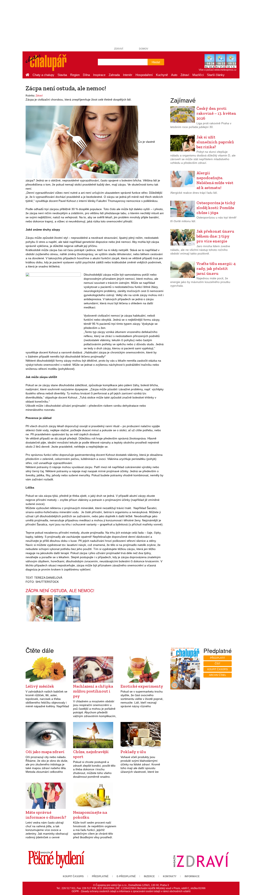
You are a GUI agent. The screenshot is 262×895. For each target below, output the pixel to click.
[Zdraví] (201, 859)
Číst (217, 663)
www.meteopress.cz (225, 69)
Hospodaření (144, 75)
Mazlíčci (198, 75)
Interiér (127, 75)
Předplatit (217, 657)
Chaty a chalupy (43, 75)
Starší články (216, 75)
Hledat (156, 62)
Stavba (62, 75)
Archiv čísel (217, 675)
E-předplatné (126, 876)
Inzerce (149, 876)
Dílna (86, 75)
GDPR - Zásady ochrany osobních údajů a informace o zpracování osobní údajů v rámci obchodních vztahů (131, 891)
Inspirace (99, 75)
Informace (192, 876)
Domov (143, 48)
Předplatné (100, 876)
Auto (174, 75)
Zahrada (114, 75)
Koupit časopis (217, 669)
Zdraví (118, 48)
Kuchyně (162, 75)
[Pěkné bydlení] (56, 859)
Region (75, 75)
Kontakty (169, 876)
